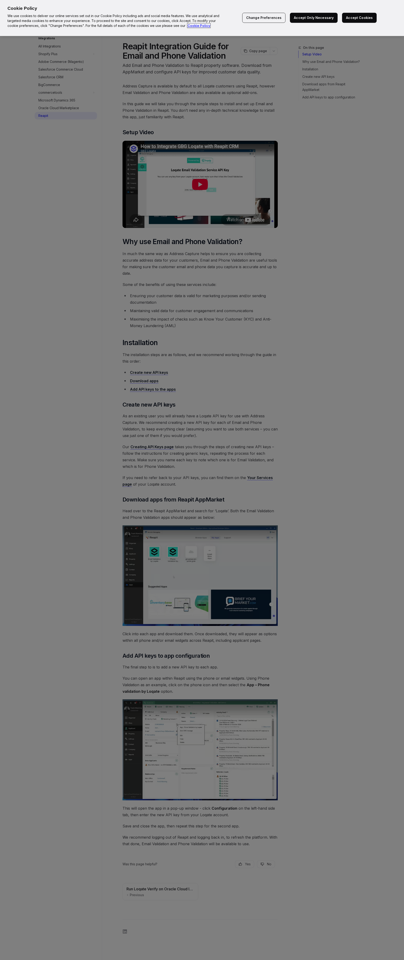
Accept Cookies (359, 18)
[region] (202, 18)
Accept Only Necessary (314, 18)
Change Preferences (264, 18)
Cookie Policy (199, 26)
